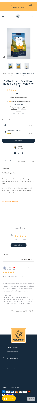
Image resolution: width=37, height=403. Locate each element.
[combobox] (26, 259)
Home (4, 73)
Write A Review (18, 245)
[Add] (23, 113)
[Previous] (3, 42)
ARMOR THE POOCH (8, 387)
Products (10, 73)
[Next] (34, 42)
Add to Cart (18, 140)
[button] (33, 16)
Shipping (13, 97)
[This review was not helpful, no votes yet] (32, 311)
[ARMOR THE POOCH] (18, 16)
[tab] (8, 161)
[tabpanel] (18, 185)
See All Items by (10, 201)
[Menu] (3, 16)
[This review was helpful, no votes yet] (29, 311)
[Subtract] (14, 113)
